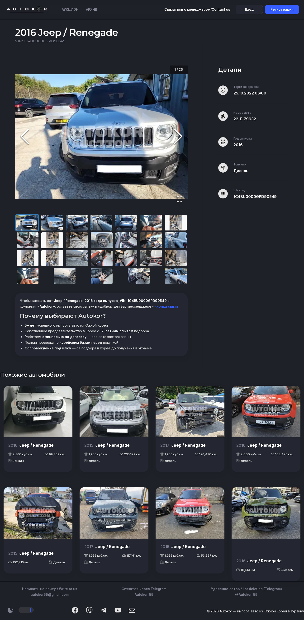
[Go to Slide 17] (77, 258)
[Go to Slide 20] (151, 258)
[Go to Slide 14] (176, 240)
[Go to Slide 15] (27, 258)
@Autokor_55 (246, 594)
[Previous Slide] (24, 136)
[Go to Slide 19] (126, 258)
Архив (91, 9)
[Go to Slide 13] (151, 240)
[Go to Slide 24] (102, 276)
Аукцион (70, 9)
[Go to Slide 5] (126, 223)
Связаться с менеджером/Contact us (197, 9)
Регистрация (282, 9)
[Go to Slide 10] (77, 240)
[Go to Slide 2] (52, 223)
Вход (249, 9)
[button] (101, 137)
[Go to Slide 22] (27, 276)
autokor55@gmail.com (50, 594)
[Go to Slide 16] (52, 258)
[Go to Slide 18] (102, 258)
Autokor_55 (144, 594)
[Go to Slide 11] (102, 240)
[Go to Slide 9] (52, 240)
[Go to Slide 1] (27, 223)
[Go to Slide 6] (151, 223)
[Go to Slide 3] (77, 223)
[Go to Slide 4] (101, 223)
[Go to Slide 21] (176, 258)
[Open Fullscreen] (179, 199)
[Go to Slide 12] (126, 240)
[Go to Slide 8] (27, 240)
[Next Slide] (178, 136)
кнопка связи (166, 306)
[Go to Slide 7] (176, 223)
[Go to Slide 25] (139, 276)
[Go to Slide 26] (176, 276)
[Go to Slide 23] (64, 276)
